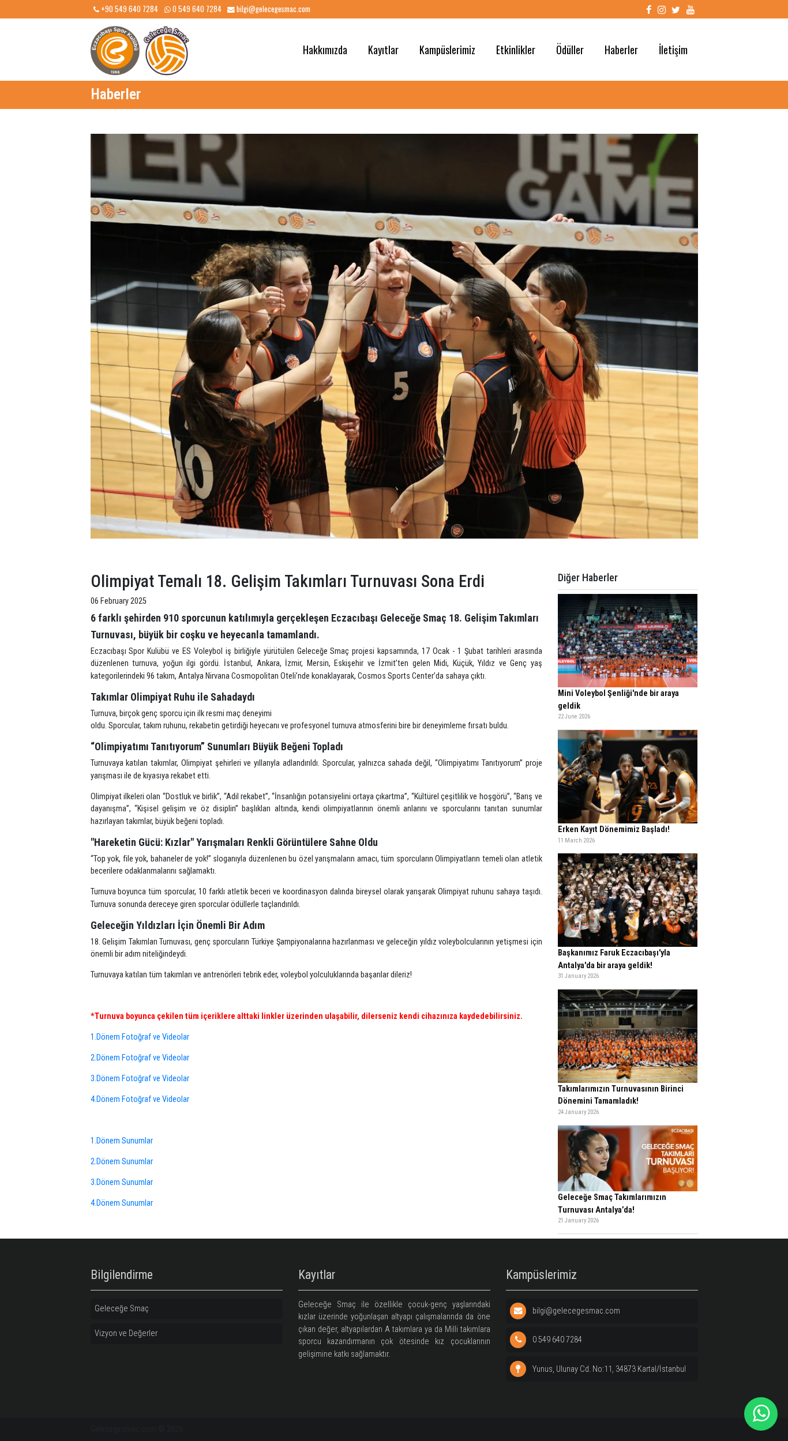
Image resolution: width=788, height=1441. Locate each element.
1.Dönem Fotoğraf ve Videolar (140, 1037)
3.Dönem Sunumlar (122, 1182)
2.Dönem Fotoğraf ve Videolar (140, 1058)
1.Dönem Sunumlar (122, 1141)
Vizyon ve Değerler (126, 1333)
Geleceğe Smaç (122, 1309)
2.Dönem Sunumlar (122, 1162)
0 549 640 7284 (196, 8)
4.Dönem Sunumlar (122, 1203)
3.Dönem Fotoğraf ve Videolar (140, 1078)
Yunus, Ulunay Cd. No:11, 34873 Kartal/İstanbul (608, 1369)
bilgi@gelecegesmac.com (272, 8)
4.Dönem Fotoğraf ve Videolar (140, 1099)
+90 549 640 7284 (128, 8)
